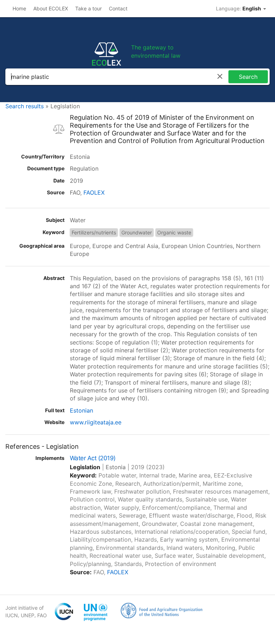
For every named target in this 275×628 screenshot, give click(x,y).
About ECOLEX (50, 8)
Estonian (81, 410)
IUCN (11, 615)
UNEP (27, 615)
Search (248, 76)
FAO (42, 615)
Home (19, 8)
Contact (118, 8)
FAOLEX (94, 192)
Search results (24, 106)
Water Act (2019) (93, 458)
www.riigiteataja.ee (95, 422)
